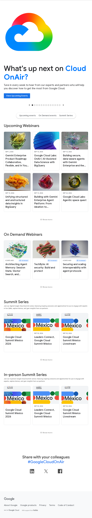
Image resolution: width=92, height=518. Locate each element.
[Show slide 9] (50, 105)
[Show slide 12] (57, 105)
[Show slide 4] (39, 105)
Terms (52, 505)
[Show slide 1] (32, 105)
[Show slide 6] (43, 105)
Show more (46, 219)
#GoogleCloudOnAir (46, 461)
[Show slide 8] (48, 105)
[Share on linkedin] (32, 471)
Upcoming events (27, 115)
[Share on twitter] (46, 471)
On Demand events (47, 115)
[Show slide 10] (53, 105)
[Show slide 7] (46, 105)
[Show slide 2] (34, 105)
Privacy (42, 505)
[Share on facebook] (60, 471)
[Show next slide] (63, 105)
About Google (10, 505)
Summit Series (66, 115)
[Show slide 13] (59, 105)
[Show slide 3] (37, 105)
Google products (28, 505)
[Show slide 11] (55, 105)
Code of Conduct (66, 505)
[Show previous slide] (29, 105)
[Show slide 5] (41, 105)
